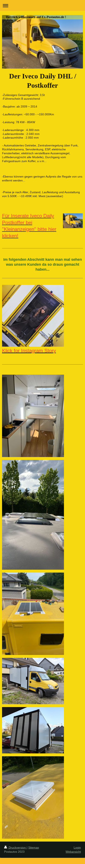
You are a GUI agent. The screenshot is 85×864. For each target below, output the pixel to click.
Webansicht (73, 851)
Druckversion (17, 847)
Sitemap (33, 847)
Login (77, 847)
